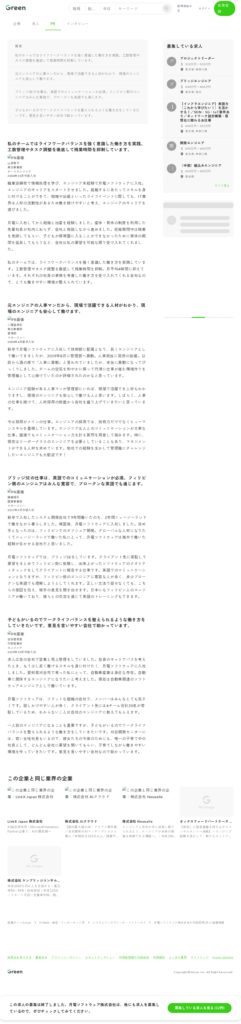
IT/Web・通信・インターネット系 (62, 922)
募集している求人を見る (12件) (200, 1008)
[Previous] (169, 281)
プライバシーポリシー (66, 957)
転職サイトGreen (19, 922)
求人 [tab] (36, 23)
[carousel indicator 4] (212, 317)
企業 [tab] (17, 23)
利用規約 (159, 957)
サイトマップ (200, 957)
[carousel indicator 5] (226, 317)
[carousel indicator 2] (184, 317)
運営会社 (41, 957)
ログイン (205, 8)
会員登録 (223, 8)
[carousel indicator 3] (198, 317)
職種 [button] (77, 8)
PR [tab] (53, 23)
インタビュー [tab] (78, 23)
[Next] (226, 281)
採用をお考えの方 (20, 957)
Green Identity (223, 957)
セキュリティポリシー (100, 957)
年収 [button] (107, 8)
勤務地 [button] (94, 8)
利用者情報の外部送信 (134, 957)
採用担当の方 (184, 8)
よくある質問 (178, 957)
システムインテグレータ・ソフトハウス (119, 922)
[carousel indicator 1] (170, 317)
